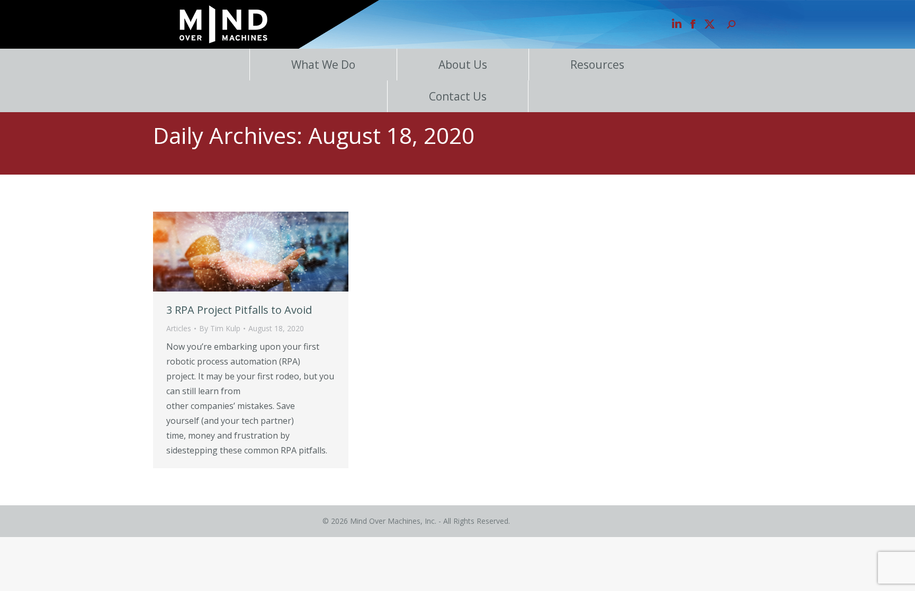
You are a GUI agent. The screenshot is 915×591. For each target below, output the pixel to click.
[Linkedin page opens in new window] (677, 24)
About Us (462, 64)
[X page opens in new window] (709, 24)
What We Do (323, 64)
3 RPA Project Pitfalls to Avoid (239, 310)
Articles (178, 328)
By (219, 328)
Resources (597, 64)
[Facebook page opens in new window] (693, 24)
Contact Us (458, 96)
